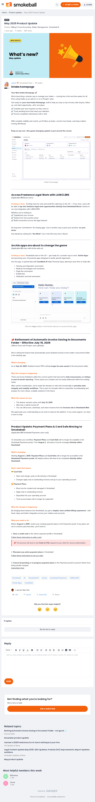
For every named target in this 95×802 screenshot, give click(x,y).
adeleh (14, 83)
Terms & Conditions (37, 797)
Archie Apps (17, 583)
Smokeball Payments (58, 578)
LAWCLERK (74, 578)
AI (24, 578)
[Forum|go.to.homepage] (21, 4)
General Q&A (9, 734)
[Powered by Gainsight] (48, 791)
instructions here (17, 568)
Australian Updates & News (14, 755)
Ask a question (47, 709)
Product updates (15, 12)
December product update (16, 738)
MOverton (14, 775)
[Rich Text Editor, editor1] (47, 664)
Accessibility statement (56, 797)
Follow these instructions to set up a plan (27, 556)
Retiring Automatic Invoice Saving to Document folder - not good (34, 730)
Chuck (12, 782)
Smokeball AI (34, 578)
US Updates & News (12, 746)
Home (4, 12)
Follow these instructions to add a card (26, 537)
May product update (13, 759)
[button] (2, 5)
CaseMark (29, 583)
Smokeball (16, 578)
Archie (44, 578)
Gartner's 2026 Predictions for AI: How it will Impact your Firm (32, 742)
